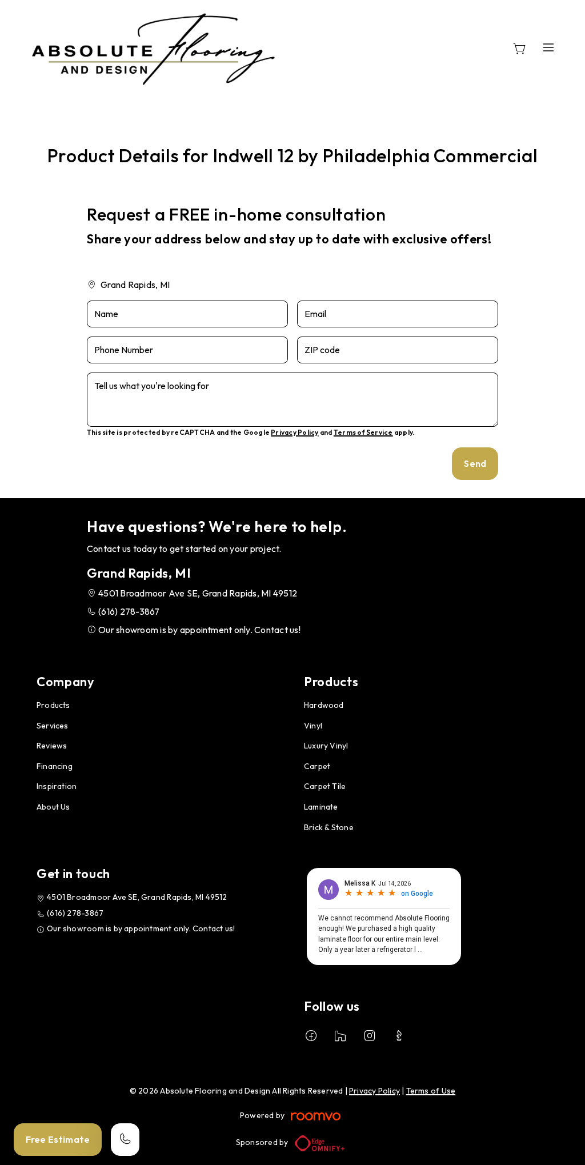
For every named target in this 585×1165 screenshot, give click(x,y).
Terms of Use (431, 1091)
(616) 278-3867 (128, 611)
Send (475, 463)
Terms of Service (363, 432)
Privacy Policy (294, 432)
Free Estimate (58, 1139)
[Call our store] (125, 1139)
